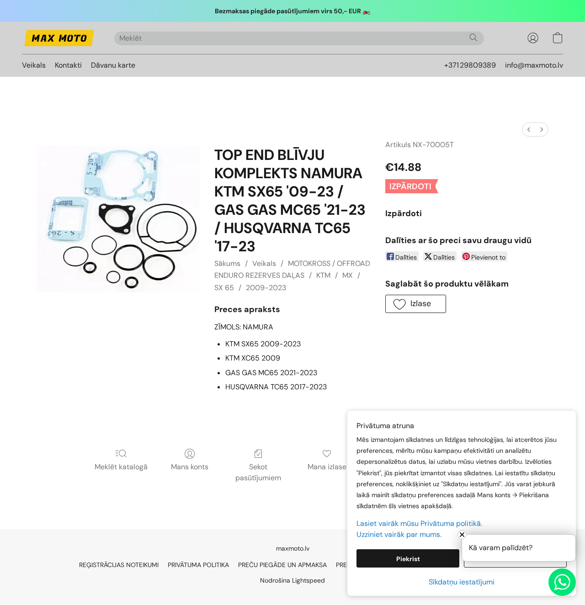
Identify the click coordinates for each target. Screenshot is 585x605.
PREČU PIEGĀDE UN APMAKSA (282, 565)
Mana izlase (327, 467)
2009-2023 (266, 287)
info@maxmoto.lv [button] (534, 65)
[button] (59, 38)
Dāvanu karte (113, 65)
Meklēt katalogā (121, 467)
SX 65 (224, 287)
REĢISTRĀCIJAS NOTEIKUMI (119, 565)
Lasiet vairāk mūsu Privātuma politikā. (419, 523)
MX (347, 275)
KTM (323, 275)
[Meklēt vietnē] (473, 37)
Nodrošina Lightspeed (292, 580)
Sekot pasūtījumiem (258, 472)
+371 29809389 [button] (470, 65)
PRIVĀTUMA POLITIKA (198, 565)
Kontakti (68, 65)
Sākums (227, 263)
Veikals (34, 65)
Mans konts (189, 467)
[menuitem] (528, 129)
